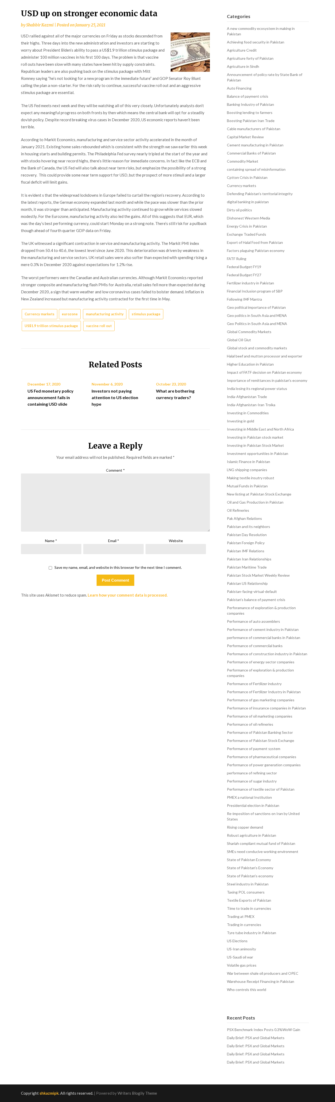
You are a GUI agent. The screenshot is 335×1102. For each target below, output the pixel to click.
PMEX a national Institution (249, 797)
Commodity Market (242, 161)
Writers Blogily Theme (137, 1093)
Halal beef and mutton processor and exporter (264, 356)
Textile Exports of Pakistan (249, 900)
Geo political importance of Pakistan (256, 307)
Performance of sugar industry (252, 781)
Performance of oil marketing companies (259, 716)
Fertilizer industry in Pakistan (250, 283)
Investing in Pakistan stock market (255, 437)
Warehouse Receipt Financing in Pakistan (260, 981)
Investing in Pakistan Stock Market (255, 445)
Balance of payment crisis (247, 96)
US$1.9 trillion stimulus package (51, 326)
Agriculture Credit (242, 50)
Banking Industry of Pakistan (250, 104)
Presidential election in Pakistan (253, 805)
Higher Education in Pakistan (250, 364)
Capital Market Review (245, 137)
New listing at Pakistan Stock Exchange (259, 494)
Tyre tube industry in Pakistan (251, 932)
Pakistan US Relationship (247, 583)
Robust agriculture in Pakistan (251, 835)
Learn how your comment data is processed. (128, 595)
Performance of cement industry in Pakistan (263, 629)
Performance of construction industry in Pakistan (267, 654)
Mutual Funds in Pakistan (247, 486)
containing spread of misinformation (256, 169)
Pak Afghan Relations (244, 518)
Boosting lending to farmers (249, 112)
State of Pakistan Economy (249, 859)
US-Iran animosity (241, 949)
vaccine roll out (99, 326)
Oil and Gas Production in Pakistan (255, 502)
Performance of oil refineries (250, 724)
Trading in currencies (244, 924)
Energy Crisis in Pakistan (247, 226)
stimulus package (146, 314)
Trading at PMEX (240, 916)
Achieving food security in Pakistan (255, 42)
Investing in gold (240, 421)
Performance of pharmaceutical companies (261, 756)
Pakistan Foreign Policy (246, 543)
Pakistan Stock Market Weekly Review (258, 575)
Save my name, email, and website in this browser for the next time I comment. (118, 567)
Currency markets (39, 314)
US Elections (237, 941)
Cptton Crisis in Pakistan (247, 177)
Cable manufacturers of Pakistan (253, 128)
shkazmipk (49, 1093)
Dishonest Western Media (248, 218)
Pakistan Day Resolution (247, 534)
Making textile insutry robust (250, 478)
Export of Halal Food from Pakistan (255, 242)
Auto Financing (239, 88)
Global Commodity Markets (249, 331)
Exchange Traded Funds (246, 234)
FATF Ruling (236, 258)
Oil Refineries (238, 510)
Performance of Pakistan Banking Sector (260, 732)
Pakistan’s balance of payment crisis (256, 599)
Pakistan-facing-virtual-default (252, 591)
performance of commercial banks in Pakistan (263, 637)
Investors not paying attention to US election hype (115, 397)
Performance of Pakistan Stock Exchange (260, 740)
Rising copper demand (245, 827)
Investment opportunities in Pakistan (257, 453)
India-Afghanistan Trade (247, 396)
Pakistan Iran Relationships (249, 559)
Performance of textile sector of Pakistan (260, 789)
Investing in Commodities (248, 413)
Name (51, 540)
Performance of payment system (253, 748)
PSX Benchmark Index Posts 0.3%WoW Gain (263, 1029)
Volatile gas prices (241, 965)
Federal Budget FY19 (244, 267)
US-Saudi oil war (240, 957)
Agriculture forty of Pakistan (250, 58)
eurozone (70, 314)
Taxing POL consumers (246, 892)
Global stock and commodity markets (257, 348)
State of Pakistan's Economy (250, 868)
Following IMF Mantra (244, 299)
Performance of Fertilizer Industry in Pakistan (264, 692)
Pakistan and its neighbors (248, 526)
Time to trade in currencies (249, 908)
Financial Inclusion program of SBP (255, 291)
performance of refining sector (252, 773)
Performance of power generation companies (264, 765)
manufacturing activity (105, 314)
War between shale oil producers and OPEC (262, 973)
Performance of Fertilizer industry (254, 683)
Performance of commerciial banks (255, 645)
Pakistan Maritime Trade (247, 567)
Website (176, 540)
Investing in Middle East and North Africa (260, 429)
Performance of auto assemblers (253, 621)
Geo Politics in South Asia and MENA (257, 323)
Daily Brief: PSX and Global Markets (255, 1037)
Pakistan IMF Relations (245, 551)
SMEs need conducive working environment (262, 851)
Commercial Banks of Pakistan (251, 153)
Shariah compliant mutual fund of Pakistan (261, 843)
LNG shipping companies (247, 469)
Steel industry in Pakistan (248, 884)
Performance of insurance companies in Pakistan (266, 708)
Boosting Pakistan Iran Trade (251, 120)
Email (113, 540)
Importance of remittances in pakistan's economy (267, 380)
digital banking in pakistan (248, 202)
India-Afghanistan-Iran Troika (251, 405)
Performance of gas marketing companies (260, 700)
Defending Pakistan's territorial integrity (260, 193)
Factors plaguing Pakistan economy (255, 250)
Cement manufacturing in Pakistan (255, 145)
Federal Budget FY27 (244, 275)
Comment (115, 470)
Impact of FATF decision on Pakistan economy (264, 372)
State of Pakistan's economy (250, 876)
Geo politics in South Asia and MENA (257, 315)
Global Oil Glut (239, 340)
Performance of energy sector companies (260, 662)
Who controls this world (246, 989)
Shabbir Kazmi (40, 25)
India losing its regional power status (257, 388)
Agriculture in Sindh (243, 66)
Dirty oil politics (239, 210)
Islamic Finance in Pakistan (248, 461)
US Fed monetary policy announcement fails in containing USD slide (50, 397)
